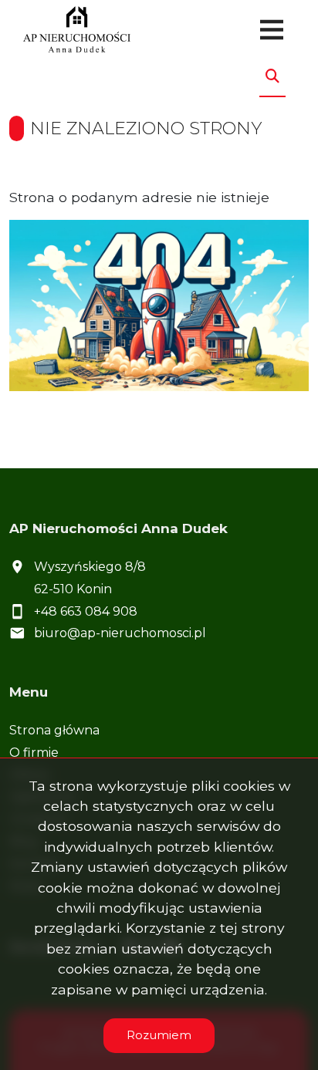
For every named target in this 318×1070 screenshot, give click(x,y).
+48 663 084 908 (85, 611)
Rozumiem (159, 1035)
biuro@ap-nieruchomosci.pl (120, 633)
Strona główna (54, 730)
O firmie (34, 752)
